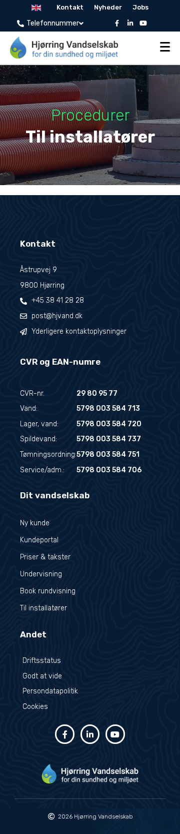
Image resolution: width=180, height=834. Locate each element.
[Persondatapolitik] (90, 691)
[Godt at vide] (90, 676)
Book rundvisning (48, 591)
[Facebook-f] (117, 23)
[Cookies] (90, 707)
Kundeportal (39, 540)
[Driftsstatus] (90, 661)
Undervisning (41, 574)
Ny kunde (35, 523)
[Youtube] (143, 23)
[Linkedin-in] (130, 23)
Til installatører (43, 608)
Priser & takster (45, 557)
